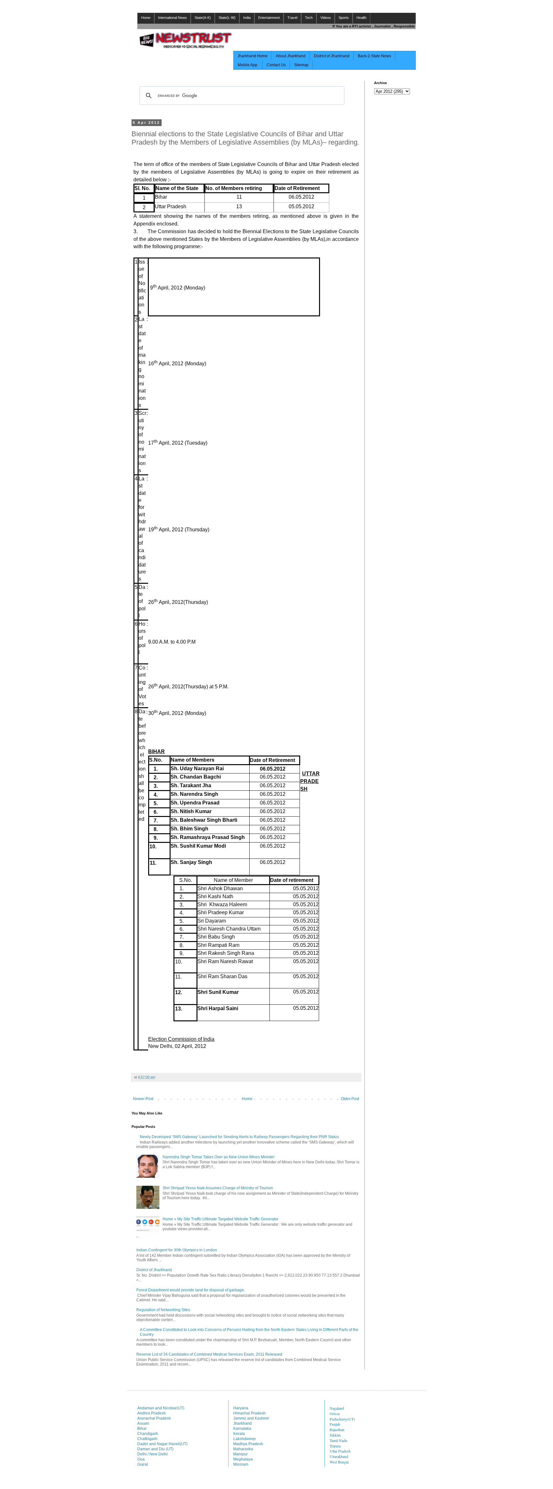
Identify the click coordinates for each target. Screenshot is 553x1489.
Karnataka (242, 1428)
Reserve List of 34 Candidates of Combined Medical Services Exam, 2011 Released (209, 1354)
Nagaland (337, 1408)
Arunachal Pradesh (154, 1418)
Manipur (240, 1454)
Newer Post (143, 1099)
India (247, 18)
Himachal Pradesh (249, 1413)
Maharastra (243, 1449)
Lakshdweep (244, 1439)
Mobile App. (248, 65)
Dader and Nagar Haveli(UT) (162, 1444)
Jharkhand (242, 1423)
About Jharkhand (291, 56)
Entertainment (269, 18)
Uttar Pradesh (340, 1450)
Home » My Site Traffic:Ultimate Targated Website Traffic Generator (220, 1219)
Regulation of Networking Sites (163, 1310)
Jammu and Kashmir (251, 1418)
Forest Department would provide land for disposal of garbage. (190, 1290)
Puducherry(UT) (342, 1419)
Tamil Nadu (338, 1440)
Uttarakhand (339, 1456)
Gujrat (142, 1464)
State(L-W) (227, 18)
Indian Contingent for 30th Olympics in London (176, 1250)
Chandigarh (147, 1433)
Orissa (335, 1413)
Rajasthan (337, 1429)
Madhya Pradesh (248, 1444)
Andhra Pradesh (151, 1413)
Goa (141, 1459)
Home (145, 18)
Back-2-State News (374, 56)
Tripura (335, 1445)
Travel (292, 18)
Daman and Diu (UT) (155, 1449)
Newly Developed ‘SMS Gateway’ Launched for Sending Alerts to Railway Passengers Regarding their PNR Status (239, 1137)
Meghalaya (243, 1459)
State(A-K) (203, 18)
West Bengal (339, 1461)
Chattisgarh (147, 1439)
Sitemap (301, 65)
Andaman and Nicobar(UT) (160, 1408)
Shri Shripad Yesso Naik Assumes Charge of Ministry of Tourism (218, 1188)
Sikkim (335, 1435)
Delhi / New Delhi (152, 1454)
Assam (143, 1423)
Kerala (239, 1433)
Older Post (350, 1099)
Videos (325, 18)
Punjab (335, 1424)
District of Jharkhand (331, 56)
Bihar (142, 1428)
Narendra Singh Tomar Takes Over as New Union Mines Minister (219, 1157)
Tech (309, 18)
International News (172, 18)
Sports (344, 18)
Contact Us (276, 65)
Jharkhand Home (252, 56)
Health (361, 18)
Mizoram (240, 1464)
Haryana (240, 1408)
